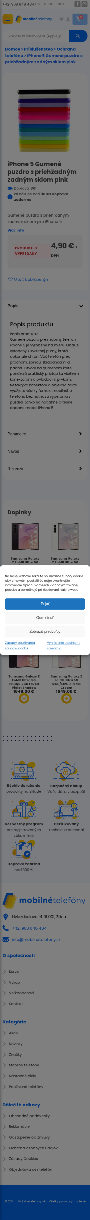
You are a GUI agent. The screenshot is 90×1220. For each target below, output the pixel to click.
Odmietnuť (45, 617)
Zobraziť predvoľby (45, 631)
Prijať (45, 604)
